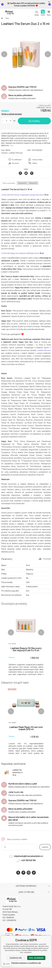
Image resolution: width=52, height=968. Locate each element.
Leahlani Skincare (16, 153)
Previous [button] (4, 54)
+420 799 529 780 (28, 860)
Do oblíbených (17, 160)
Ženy (7, 18)
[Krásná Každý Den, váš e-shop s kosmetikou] (2, 18)
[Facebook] (18, 873)
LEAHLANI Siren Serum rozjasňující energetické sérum (22, 195)
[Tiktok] (34, 873)
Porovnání (15, 163)
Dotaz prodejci (37, 160)
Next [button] (48, 54)
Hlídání (34, 163)
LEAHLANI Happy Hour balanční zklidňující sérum (20, 253)
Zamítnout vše (16, 958)
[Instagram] (29, 873)
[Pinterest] (23, 873)
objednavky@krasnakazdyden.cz (28, 856)
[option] (26, 54)
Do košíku (34, 121)
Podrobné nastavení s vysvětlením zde (26, 963)
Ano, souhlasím (36, 958)
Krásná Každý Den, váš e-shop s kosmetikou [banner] (9, 13)
